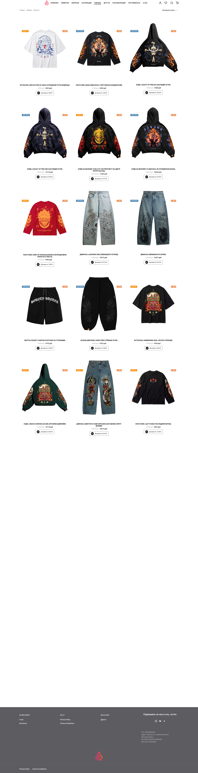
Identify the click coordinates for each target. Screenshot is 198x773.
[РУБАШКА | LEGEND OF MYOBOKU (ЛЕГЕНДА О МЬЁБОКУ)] (153, 557)
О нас (145, 3)
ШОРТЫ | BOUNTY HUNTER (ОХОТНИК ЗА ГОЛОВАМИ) (44, 340)
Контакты (23, 723)
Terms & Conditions (67, 723)
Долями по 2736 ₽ (155, 177)
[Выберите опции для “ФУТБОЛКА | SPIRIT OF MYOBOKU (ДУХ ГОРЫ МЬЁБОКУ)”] (103, 585)
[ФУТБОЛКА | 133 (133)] (44, 557)
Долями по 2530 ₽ (47, 177)
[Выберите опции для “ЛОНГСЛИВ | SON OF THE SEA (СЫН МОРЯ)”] (48, 501)
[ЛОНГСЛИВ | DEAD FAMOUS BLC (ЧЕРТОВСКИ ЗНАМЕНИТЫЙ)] (99, 49)
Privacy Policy (65, 720)
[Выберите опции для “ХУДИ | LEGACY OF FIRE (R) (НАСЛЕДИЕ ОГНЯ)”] (157, 77)
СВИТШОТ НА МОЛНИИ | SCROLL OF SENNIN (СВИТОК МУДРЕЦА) (99, 677)
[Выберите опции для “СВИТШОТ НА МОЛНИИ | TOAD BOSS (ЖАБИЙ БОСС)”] (157, 501)
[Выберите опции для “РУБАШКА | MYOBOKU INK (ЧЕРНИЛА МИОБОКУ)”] (103, 501)
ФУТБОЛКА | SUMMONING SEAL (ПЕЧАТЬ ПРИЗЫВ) (153, 340)
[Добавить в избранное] (41, 77)
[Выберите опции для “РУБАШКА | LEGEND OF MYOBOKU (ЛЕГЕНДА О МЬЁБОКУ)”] (157, 585)
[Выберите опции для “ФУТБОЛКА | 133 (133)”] (48, 585)
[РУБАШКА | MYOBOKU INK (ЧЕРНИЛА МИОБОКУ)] (99, 473)
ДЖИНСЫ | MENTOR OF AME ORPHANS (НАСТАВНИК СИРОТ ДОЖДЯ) (98, 425)
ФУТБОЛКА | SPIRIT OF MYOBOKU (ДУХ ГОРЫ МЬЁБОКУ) (99, 593)
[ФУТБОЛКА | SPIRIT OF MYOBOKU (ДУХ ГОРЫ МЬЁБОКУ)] (99, 557)
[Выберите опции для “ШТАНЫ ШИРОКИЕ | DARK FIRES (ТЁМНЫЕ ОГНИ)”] (103, 332)
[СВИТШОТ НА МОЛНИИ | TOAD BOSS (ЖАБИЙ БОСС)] (153, 473)
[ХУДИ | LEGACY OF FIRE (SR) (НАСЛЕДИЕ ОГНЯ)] (44, 132)
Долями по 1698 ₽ (101, 348)
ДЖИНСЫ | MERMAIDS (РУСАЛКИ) (153, 254)
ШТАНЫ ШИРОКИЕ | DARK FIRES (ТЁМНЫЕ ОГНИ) (99, 340)
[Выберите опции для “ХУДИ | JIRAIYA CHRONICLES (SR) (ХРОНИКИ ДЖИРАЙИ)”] (48, 416)
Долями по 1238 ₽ (101, 93)
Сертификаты (134, 3)
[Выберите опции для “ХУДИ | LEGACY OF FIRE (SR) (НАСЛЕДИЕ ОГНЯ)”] (48, 161)
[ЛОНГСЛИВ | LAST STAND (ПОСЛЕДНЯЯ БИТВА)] (153, 387)
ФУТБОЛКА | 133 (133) (44, 593)
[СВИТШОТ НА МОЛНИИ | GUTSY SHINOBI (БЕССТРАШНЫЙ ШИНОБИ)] (44, 640)
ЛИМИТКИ (65, 3)
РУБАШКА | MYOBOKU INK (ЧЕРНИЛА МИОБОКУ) (99, 509)
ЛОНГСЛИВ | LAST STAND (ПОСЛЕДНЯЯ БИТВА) (153, 424)
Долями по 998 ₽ (46, 93)
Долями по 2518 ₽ (101, 262)
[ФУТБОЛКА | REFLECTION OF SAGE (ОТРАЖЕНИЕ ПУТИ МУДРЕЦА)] (44, 49)
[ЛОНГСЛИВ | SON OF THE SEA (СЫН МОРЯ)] (44, 473)
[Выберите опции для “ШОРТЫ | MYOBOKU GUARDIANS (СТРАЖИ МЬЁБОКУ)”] (157, 669)
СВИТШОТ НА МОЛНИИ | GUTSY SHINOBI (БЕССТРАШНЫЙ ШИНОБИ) (45, 678)
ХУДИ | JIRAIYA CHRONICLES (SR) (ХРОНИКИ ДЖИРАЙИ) (45, 424)
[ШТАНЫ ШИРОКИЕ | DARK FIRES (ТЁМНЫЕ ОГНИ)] (99, 304)
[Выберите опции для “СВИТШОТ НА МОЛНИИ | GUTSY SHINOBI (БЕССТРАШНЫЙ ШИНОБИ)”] (48, 669)
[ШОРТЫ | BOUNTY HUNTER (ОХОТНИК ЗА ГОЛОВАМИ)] (44, 304)
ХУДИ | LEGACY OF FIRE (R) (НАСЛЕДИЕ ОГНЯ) (153, 85)
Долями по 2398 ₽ (155, 601)
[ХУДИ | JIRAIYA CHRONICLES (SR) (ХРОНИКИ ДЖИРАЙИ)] (44, 387)
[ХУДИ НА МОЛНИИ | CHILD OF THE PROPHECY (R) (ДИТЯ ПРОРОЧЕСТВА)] (99, 132)
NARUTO (25, 31)
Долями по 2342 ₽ (155, 92)
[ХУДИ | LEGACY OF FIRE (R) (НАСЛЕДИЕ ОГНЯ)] (153, 48)
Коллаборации (119, 3)
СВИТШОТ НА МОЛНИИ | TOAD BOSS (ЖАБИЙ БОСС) (153, 509)
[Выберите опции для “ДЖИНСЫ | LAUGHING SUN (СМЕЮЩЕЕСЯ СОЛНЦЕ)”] (103, 246)
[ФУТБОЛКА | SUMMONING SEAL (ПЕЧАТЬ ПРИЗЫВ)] (153, 304)
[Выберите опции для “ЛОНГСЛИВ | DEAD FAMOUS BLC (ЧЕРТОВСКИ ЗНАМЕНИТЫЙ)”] (103, 77)
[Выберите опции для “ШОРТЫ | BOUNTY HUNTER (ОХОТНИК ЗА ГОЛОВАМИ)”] (48, 332)
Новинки (54, 3)
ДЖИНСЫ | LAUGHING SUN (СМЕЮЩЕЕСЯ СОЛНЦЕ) (99, 254)
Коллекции (87, 3)
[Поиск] (171, 2)
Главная (22, 10)
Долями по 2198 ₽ (101, 517)
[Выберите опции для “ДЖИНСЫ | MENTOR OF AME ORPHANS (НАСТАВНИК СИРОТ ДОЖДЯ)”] (103, 416)
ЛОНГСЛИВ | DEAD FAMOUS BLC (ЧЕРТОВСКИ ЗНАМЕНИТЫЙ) (99, 85)
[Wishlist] (166, 2)
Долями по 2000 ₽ (155, 517)
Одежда (97, 3)
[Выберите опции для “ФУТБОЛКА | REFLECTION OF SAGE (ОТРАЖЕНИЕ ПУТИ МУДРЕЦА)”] (48, 77)
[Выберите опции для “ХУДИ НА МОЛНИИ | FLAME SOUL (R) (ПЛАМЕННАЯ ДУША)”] (157, 161)
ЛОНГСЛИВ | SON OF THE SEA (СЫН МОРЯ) (45, 510)
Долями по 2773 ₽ (101, 179)
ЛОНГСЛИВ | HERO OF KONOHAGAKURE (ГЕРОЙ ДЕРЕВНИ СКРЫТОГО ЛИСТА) (44, 256)
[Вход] (160, 2)
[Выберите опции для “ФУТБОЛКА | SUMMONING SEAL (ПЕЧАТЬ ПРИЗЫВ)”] (157, 332)
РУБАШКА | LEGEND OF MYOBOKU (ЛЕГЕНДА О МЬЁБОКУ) (153, 593)
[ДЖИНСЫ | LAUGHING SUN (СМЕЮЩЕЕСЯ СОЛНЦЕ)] (99, 218)
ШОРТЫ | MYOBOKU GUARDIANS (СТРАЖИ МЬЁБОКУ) (153, 677)
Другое (107, 3)
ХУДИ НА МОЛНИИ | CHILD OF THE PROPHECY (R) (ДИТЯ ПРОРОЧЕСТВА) (99, 170)
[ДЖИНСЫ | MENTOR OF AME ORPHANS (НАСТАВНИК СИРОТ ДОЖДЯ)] (99, 387)
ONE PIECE (80, 31)
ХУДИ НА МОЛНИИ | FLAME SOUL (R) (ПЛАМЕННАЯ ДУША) (153, 169)
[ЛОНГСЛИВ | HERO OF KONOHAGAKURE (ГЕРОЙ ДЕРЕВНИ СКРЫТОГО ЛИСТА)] (44, 218)
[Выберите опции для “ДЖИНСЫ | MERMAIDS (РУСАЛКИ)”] (157, 246)
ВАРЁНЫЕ (75, 3)
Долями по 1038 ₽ (47, 348)
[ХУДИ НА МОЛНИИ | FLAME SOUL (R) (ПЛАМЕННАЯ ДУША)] (153, 132)
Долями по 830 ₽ (155, 348)
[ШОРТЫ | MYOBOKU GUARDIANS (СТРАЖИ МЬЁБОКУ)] (153, 640)
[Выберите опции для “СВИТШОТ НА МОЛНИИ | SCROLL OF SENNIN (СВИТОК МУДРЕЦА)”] (103, 669)
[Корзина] (177, 2)
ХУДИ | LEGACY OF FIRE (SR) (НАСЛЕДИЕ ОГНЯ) (44, 169)
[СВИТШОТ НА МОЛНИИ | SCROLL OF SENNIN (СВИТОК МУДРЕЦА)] (99, 640)
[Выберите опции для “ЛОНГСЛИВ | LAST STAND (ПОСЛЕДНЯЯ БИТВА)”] (157, 416)
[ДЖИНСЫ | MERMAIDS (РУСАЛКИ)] (153, 218)
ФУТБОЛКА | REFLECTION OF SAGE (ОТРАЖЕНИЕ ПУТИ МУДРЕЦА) (45, 85)
